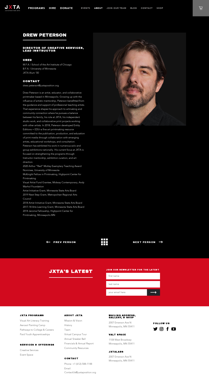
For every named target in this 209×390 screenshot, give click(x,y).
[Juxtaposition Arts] (12, 8)
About (98, 8)
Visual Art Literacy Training (34, 321)
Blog (133, 8)
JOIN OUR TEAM (116, 8)
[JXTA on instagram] (161, 329)
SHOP (160, 8)
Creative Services (29, 350)
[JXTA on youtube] (173, 329)
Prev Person (64, 242)
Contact (147, 8)
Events (85, 8)
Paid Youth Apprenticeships (35, 334)
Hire (52, 8)
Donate (66, 8)
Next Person (144, 242)
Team (67, 330)
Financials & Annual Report (79, 344)
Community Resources (76, 348)
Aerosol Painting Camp (32, 325)
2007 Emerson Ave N (120, 323)
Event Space (26, 355)
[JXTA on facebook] (167, 329)
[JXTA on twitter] (155, 329)
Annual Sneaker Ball (75, 339)
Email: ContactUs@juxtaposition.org (80, 370)
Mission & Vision (73, 321)
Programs (36, 8)
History (68, 325)
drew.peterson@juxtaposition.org (41, 86)
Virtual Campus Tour (75, 334)
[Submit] (153, 292)
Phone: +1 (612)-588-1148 (78, 364)
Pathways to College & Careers (37, 330)
